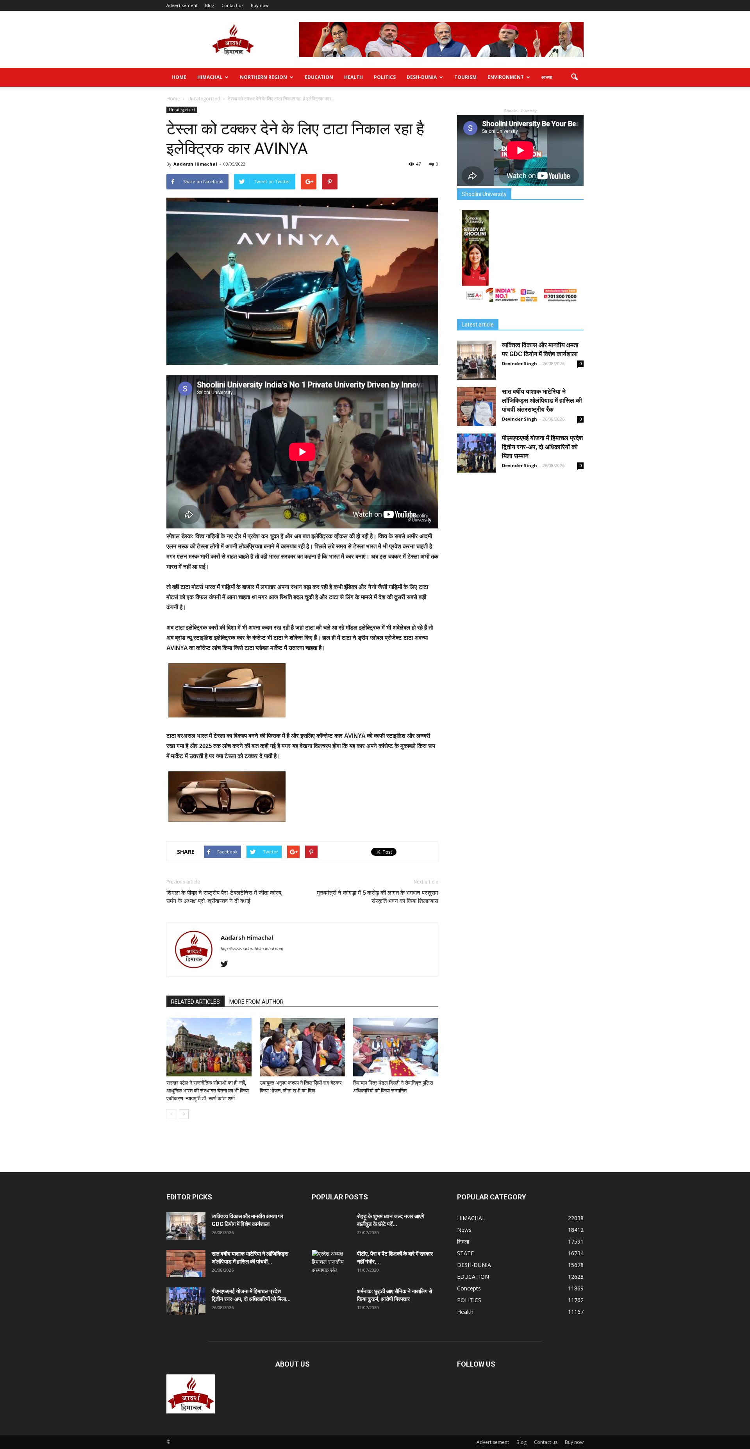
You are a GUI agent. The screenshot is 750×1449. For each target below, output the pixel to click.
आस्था (546, 77)
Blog (209, 5)
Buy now (260, 5)
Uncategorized (182, 109)
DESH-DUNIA (422, 77)
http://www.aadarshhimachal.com (252, 948)
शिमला (463, 1241)
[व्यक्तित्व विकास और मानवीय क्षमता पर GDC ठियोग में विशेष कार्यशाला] (476, 360)
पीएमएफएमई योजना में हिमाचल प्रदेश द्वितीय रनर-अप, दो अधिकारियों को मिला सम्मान (542, 447)
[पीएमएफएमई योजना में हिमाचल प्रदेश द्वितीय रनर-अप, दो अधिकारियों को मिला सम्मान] (476, 453)
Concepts (469, 1288)
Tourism (465, 77)
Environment (506, 77)
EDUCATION (319, 77)
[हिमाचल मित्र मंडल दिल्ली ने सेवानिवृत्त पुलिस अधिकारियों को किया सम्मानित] (395, 1047)
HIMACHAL (209, 77)
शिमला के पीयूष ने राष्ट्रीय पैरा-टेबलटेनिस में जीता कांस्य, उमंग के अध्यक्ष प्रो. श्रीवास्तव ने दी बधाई (224, 897)
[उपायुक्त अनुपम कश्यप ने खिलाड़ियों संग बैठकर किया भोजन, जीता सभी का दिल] (302, 1047)
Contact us (232, 5)
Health (353, 77)
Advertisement (182, 5)
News (464, 1229)
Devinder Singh (519, 363)
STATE (465, 1253)
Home (179, 77)
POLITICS (385, 77)
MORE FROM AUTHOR (256, 1002)
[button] (574, 77)
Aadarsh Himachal (195, 164)
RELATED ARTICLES (195, 1002)
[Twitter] (227, 965)
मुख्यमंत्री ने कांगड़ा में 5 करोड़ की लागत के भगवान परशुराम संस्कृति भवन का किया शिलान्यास (377, 897)
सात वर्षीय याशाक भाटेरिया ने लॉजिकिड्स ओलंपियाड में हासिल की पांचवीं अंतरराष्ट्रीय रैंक (542, 400)
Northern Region (263, 77)
